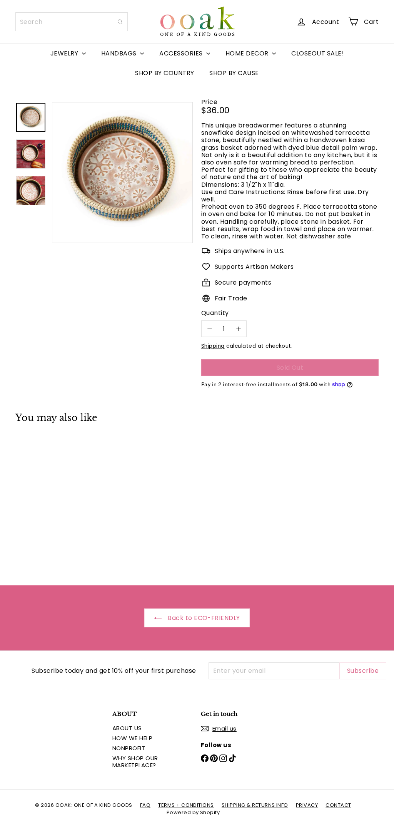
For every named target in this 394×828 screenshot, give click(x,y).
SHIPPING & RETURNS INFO (255, 805)
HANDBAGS (119, 53)
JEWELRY (65, 53)
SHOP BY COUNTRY (164, 73)
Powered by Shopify (193, 812)
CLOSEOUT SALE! (317, 53)
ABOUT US (127, 728)
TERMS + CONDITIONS (186, 805)
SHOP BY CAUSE (234, 73)
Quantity (215, 313)
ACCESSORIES (181, 53)
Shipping (213, 346)
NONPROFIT (128, 748)
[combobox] (71, 21)
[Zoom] (122, 172)
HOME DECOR (247, 53)
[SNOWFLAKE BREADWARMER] (42, 498)
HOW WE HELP (132, 738)
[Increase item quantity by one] (238, 328)
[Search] (120, 21)
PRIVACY (307, 805)
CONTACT (338, 805)
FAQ (145, 805)
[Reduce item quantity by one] (209, 328)
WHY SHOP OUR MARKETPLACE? (135, 761)
